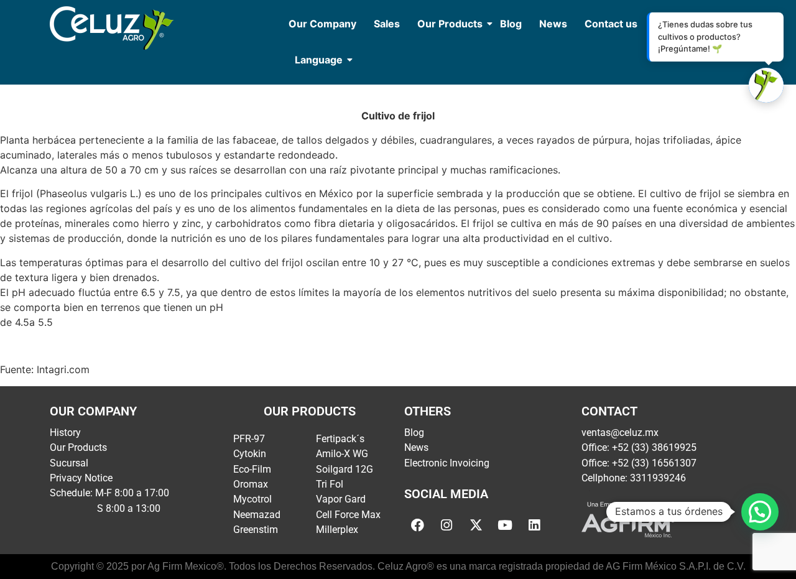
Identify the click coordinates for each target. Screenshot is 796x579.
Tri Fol (329, 484)
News (553, 23)
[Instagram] (446, 525)
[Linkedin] (534, 525)
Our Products (450, 23)
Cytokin (249, 454)
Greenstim (255, 529)
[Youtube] (505, 525)
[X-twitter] (476, 525)
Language (319, 59)
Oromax (250, 484)
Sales (387, 23)
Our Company (322, 23)
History (65, 432)
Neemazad (256, 515)
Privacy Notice (81, 478)
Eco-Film (252, 469)
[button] (760, 511)
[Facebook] (417, 525)
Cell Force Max (348, 515)
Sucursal (69, 463)
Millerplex (337, 529)
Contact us (611, 23)
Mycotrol (252, 499)
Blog (511, 23)
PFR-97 (249, 439)
